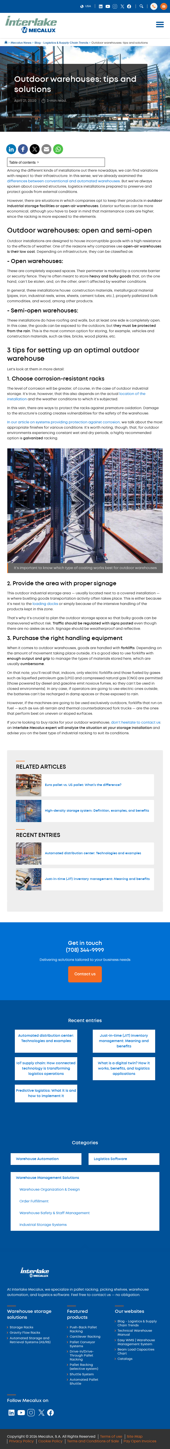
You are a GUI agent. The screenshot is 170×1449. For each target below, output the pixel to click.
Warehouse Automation (37, 1159)
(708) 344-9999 (85, 950)
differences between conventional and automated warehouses (63, 181)
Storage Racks (21, 1327)
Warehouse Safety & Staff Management (54, 1213)
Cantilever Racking (85, 1336)
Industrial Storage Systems (43, 1225)
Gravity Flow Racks (25, 1332)
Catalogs (125, 1359)
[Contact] (163, 6)
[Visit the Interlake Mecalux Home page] (6, 43)
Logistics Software (110, 1159)
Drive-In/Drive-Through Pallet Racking (82, 1355)
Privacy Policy (21, 1441)
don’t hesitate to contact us (135, 722)
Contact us (85, 974)
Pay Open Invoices (140, 1441)
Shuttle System (82, 1374)
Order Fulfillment (33, 1201)
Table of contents (22, 162)
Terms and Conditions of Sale (93, 1441)
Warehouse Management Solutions (47, 1178)
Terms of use (111, 1436)
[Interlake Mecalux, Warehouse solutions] (31, 32)
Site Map (135, 1436)
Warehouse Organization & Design (49, 1189)
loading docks (45, 604)
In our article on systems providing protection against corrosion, (64, 422)
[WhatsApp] (46, 151)
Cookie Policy (50, 1441)
